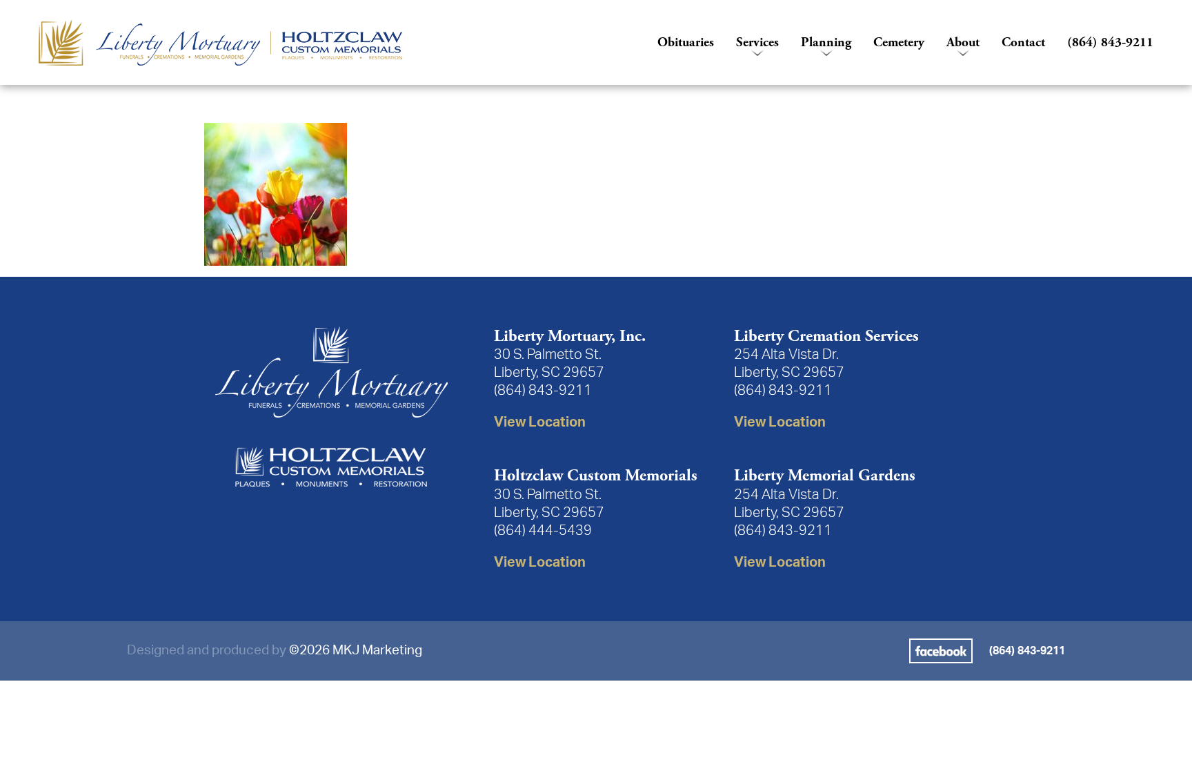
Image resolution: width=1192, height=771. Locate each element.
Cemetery (898, 42)
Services (757, 42)
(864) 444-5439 (543, 531)
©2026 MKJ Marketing (355, 650)
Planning (826, 42)
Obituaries (685, 42)
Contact (1023, 42)
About (963, 42)
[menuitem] (337, 43)
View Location (540, 422)
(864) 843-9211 (1110, 42)
